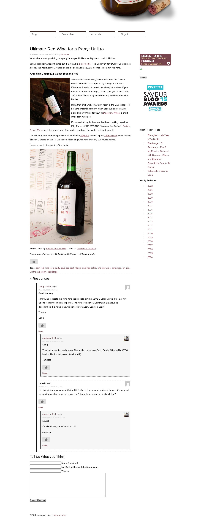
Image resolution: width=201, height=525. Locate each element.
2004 (150, 257)
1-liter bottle (85, 64)
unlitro (33, 272)
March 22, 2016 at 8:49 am (48, 290)
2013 (150, 221)
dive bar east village (71, 268)
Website (65, 471)
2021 (150, 190)
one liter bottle (89, 268)
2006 (150, 249)
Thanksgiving (110, 135)
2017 (150, 205)
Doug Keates (44, 286)
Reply (40, 331)
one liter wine (104, 268)
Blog (34, 34)
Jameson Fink (49, 338)
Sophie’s (84, 135)
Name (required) (69, 463)
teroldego (116, 268)
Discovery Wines (111, 113)
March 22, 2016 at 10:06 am (52, 341)
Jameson (65, 54)
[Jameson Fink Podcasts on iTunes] (155, 65)
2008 (150, 241)
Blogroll (124, 34)
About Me (96, 34)
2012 (150, 225)
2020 (150, 194)
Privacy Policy (60, 515)
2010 (150, 233)
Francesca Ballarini (86, 248)
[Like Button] (34, 261)
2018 (150, 201)
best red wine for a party (48, 268)
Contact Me (67, 34)
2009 (150, 237)
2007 (150, 245)
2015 (150, 213)
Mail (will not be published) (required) (79, 467)
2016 (150, 209)
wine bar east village (47, 272)
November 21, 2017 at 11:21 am (50, 387)
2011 (150, 229)
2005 (150, 253)
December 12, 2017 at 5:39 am (53, 417)
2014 (150, 217)
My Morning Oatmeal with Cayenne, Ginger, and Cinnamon (159, 155)
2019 (150, 198)
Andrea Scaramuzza (56, 248)
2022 (150, 186)
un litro (126, 268)
